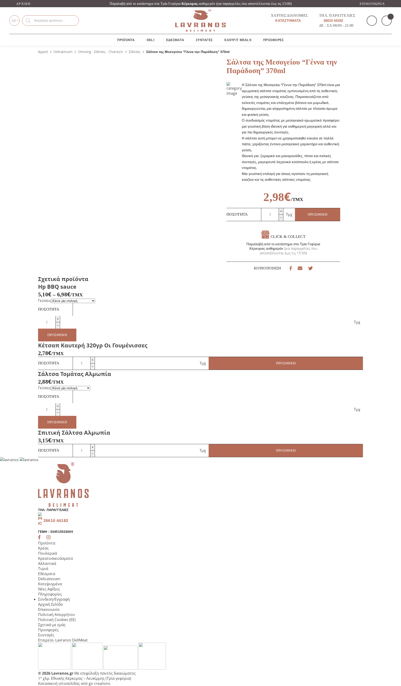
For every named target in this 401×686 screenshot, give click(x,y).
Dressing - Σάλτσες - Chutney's (100, 51)
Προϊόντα (126, 40)
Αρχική (23, 4)
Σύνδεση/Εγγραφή (54, 599)
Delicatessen (63, 51)
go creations (99, 683)
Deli (150, 40)
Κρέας (43, 548)
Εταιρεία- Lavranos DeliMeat (63, 640)
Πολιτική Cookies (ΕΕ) (57, 619)
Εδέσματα (175, 40)
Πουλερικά (47, 553)
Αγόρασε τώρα (347, 78)
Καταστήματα (287, 21)
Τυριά (43, 568)
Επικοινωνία (372, 4)
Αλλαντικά (47, 563)
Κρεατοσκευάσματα (55, 558)
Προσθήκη (317, 214)
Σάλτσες (134, 51)
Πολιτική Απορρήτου (56, 614)
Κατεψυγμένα (50, 583)
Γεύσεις (44, 300)
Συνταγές (204, 40)
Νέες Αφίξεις (49, 589)
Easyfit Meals (237, 40)
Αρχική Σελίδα (50, 604)
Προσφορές (273, 40)
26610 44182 (333, 21)
